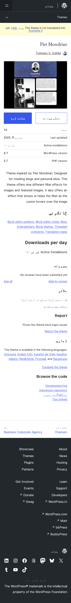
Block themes (44, 226)
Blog (63, 221)
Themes (62, 17)
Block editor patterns (21, 221)
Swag (28, 502)
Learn (63, 481)
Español (61, 354)
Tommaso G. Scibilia (48, 53)
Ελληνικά (10, 354)
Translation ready (56, 231)
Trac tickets (59, 399)
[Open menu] (6, 5)
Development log (56, 385)
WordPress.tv (56, 502)
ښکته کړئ (18, 118)
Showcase (26, 449)
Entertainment (25, 226)
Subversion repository (53, 390)
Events (29, 488)
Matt (62, 521)
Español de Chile (44, 354)
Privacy (62, 469)
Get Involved (25, 481)
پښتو (54, 551)
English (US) (25, 354)
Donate (27, 495)
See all (8, 281)
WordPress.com (54, 514)
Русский (40, 358)
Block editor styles (47, 221)
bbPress (59, 527)
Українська (60, 358)
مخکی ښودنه (51, 118)
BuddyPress (57, 534)
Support (61, 488)
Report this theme (56, 331)
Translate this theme (54, 367)
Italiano (13, 358)
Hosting (61, 462)
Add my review (57, 281)
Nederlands (26, 358)
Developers (59, 495)
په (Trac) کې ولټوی (55, 394)
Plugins (29, 462)
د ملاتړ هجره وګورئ (55, 306)
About (63, 449)
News (63, 456)
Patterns (28, 469)
